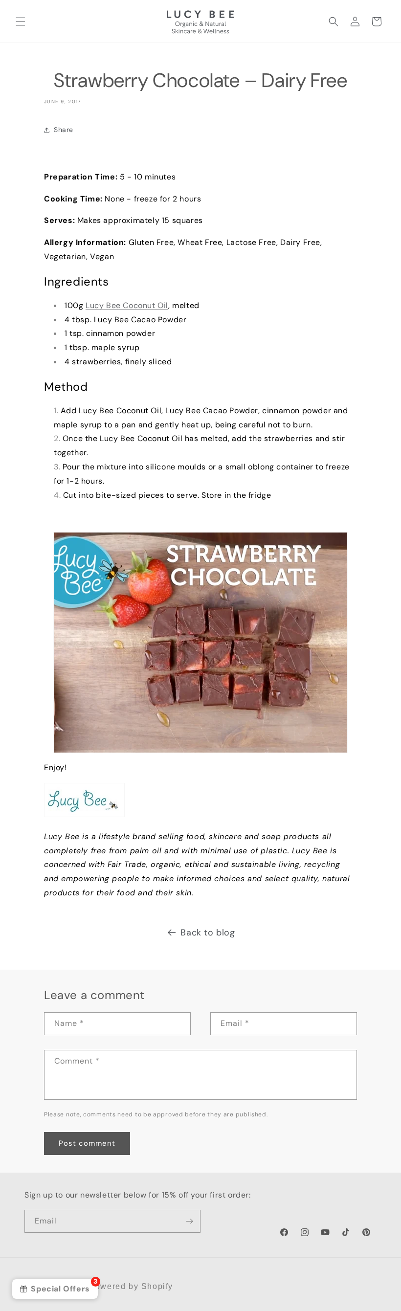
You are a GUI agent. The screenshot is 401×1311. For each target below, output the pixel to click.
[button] (20, 21)
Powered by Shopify (131, 1286)
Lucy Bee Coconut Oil (127, 305)
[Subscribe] (189, 1221)
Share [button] (63, 129)
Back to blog (207, 932)
